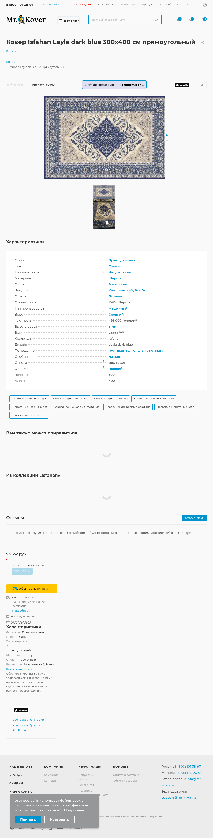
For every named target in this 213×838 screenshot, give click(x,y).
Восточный (118, 284)
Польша (115, 296)
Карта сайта (20, 791)
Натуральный (120, 272)
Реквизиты (86, 784)
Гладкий (116, 369)
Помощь (121, 766)
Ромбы (140, 290)
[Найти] (156, 19)
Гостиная (116, 351)
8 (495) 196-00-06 (188, 773)
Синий (114, 266)
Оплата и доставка (126, 775)
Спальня (140, 351)
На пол (114, 357)
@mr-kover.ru (179, 798)
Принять (28, 820)
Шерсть (115, 278)
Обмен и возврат (125, 780)
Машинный (118, 308)
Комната (156, 351)
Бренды (16, 775)
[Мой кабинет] (205, 5)
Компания (53, 766)
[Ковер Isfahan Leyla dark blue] (106, 137)
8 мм (112, 326)
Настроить (59, 820)
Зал (128, 351)
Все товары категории (28, 719)
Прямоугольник (122, 260)
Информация (90, 766)
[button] (167, 135)
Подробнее (20, 610)
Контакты (50, 780)
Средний (116, 314)
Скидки (16, 783)
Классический (121, 290)
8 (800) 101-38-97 (19, 5)
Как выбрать (20, 766)
